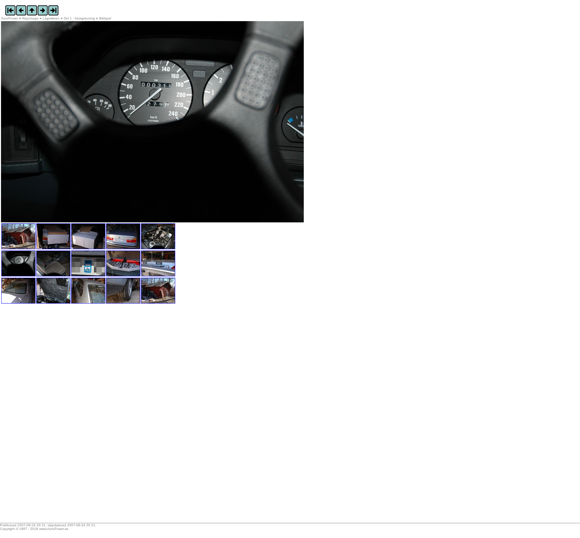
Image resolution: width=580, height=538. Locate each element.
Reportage (30, 18)
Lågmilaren (51, 18)
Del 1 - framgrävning (79, 18)
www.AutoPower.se (53, 529)
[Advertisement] (43, 415)
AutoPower (9, 18)
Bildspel (105, 18)
